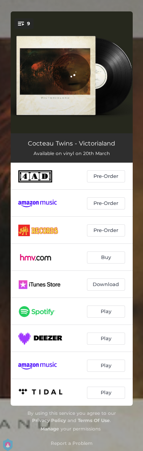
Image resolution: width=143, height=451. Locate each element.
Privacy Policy (49, 420)
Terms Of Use (94, 420)
